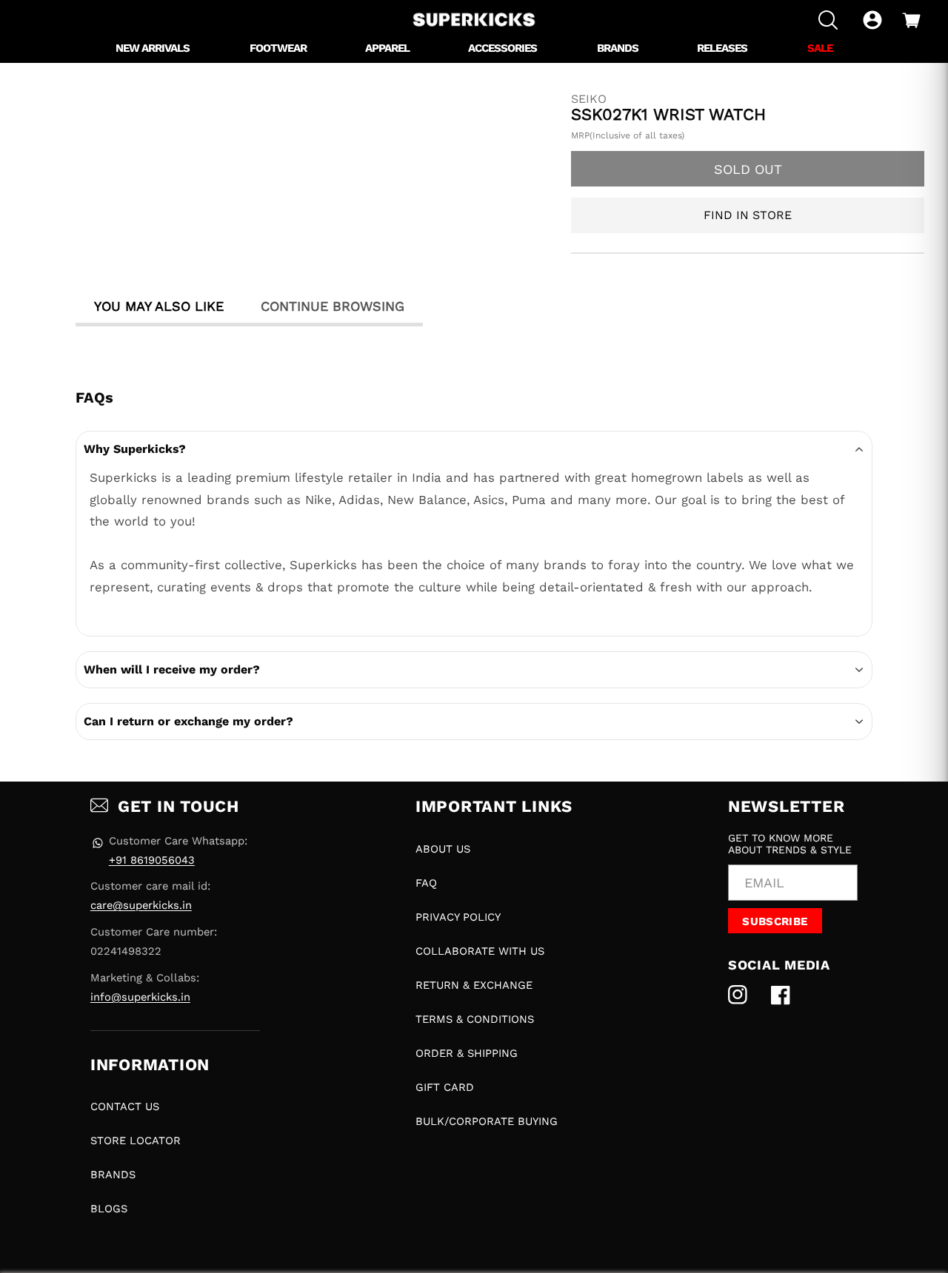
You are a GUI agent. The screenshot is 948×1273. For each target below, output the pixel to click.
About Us (442, 849)
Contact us (124, 1106)
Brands (113, 1174)
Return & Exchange (474, 985)
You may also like (159, 306)
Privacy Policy (458, 917)
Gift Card (444, 1087)
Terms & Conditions (474, 1019)
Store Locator (135, 1140)
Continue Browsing (332, 306)
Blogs (108, 1208)
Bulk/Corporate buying (486, 1121)
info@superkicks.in (140, 997)
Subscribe (774, 921)
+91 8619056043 (152, 860)
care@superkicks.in (141, 905)
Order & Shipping (466, 1053)
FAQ (426, 883)
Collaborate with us (479, 951)
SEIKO (589, 99)
